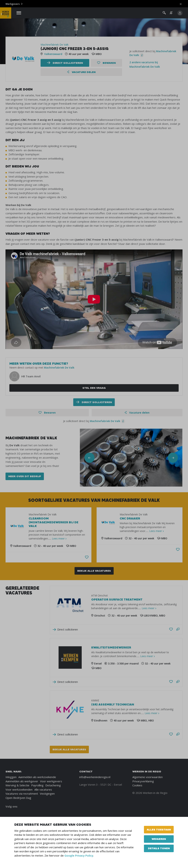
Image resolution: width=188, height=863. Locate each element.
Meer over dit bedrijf (24, 476)
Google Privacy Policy (78, 855)
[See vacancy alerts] (171, 12)
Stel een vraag (94, 387)
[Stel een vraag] (178, 629)
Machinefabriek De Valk (54, 44)
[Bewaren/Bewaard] (171, 629)
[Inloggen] (179, 13)
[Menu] (19, 13)
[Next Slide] (173, 458)
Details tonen (159, 848)
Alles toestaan (159, 829)
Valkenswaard (53, 54)
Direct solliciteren (67, 63)
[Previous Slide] (89, 458)
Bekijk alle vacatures (94, 570)
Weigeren (159, 839)
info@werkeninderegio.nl (94, 777)
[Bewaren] (86, 557)
